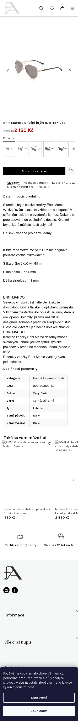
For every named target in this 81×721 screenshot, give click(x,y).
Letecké (38, 408)
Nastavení (39, 698)
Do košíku (34, 171)
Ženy (36, 393)
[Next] (73, 480)
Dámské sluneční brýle (48, 378)
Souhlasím (39, 711)
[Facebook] (15, 590)
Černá (37, 400)
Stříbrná (48, 400)
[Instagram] (6, 590)
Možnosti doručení (36, 182)
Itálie (36, 415)
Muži (44, 393)
